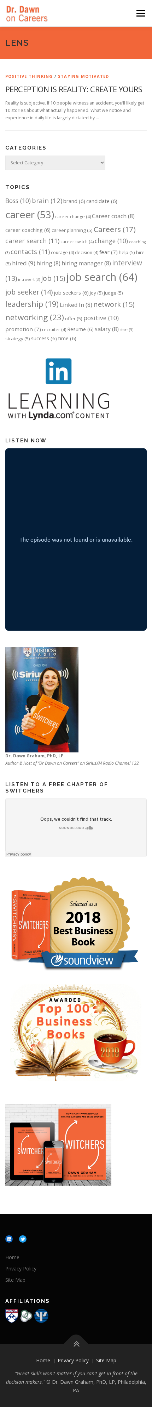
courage (62, 252)
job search (102, 277)
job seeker (29, 292)
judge (113, 293)
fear (108, 251)
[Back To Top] (76, 1344)
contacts (30, 251)
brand (74, 200)
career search (32, 240)
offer (73, 318)
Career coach (113, 216)
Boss (18, 200)
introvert (29, 279)
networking (34, 317)
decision (86, 252)
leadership (32, 304)
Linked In (76, 305)
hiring (48, 263)
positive (101, 318)
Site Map (15, 1279)
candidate (101, 200)
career (29, 214)
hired (23, 263)
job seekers (71, 292)
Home (12, 1257)
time (67, 338)
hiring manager (86, 263)
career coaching (28, 229)
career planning (72, 230)
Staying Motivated (83, 76)
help (127, 252)
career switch (77, 242)
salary (107, 329)
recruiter (54, 330)
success (44, 338)
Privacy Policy (20, 1268)
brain (47, 200)
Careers (115, 229)
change (111, 240)
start (126, 329)
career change (73, 217)
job (53, 278)
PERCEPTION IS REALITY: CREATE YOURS (73, 89)
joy (96, 293)
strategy (17, 338)
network (113, 304)
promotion (23, 329)
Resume (80, 329)
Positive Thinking (29, 76)
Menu (140, 13)
